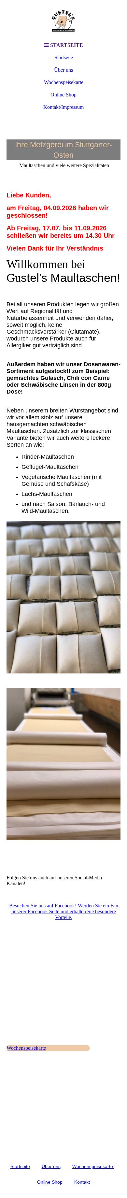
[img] (63, 19)
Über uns (63, 70)
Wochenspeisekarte (63, 82)
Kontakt (82, 1182)
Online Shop (63, 94)
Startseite (63, 57)
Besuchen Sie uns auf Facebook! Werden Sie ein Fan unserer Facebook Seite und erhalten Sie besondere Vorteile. (63, 911)
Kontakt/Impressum (63, 107)
